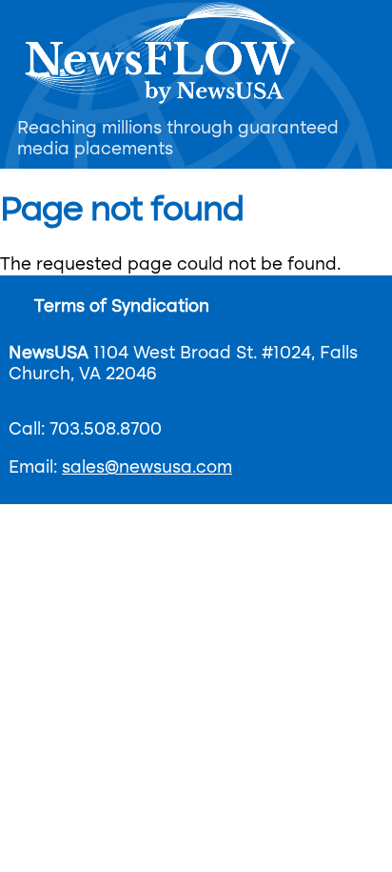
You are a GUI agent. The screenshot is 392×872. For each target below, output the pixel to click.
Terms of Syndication (121, 306)
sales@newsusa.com (147, 468)
